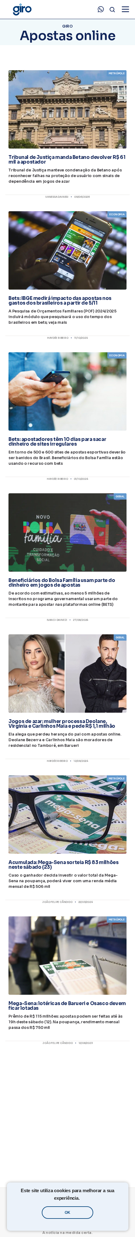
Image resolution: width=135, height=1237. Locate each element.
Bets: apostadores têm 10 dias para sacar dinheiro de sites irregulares (57, 441)
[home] (22, 10)
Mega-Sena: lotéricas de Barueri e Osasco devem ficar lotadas (67, 1005)
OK (67, 1212)
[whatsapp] (100, 9)
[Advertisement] (67, 1110)
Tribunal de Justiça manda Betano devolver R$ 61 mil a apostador (66, 159)
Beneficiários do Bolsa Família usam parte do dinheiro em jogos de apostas (61, 582)
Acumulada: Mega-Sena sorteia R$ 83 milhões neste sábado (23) (63, 864)
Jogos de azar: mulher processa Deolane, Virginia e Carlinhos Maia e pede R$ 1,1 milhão (61, 723)
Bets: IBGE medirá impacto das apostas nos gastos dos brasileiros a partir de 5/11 (59, 300)
